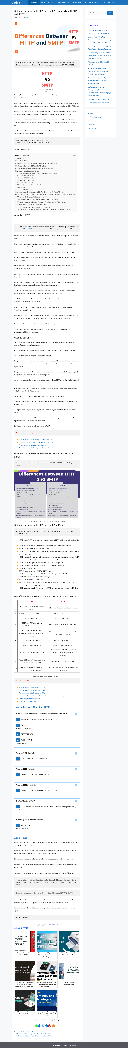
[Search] (110, 13)
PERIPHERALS (45, 2)
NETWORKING (72, 2)
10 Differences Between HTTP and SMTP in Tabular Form (35, 168)
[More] (53, 1025)
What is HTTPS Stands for (27, 180)
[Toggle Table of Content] (73, 155)
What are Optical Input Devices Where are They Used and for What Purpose (41, 202)
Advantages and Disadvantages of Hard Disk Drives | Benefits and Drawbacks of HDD (44, 209)
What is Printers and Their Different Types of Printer (34, 207)
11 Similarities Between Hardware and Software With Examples (37, 199)
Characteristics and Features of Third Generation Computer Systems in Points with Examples (45, 194)
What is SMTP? (21, 161)
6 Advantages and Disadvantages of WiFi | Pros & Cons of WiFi (34, 1036)
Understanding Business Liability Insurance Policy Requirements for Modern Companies (99, 55)
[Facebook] (39, 1025)
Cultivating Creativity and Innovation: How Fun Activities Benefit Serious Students (98, 71)
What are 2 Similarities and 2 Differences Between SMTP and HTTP (39, 173)
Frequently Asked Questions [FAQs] (27, 171)
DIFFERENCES (82, 2)
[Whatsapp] (36, 1025)
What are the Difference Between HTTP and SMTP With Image (36, 163)
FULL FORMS (106, 2)
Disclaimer (91, 124)
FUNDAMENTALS (34, 2)
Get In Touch (20, 187)
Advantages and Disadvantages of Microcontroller (35, 439)
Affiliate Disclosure (94, 117)
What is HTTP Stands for (27, 178)
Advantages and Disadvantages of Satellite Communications (39, 448)
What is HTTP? (21, 158)
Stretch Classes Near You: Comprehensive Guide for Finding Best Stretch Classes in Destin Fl (99, 40)
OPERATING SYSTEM (95, 2)
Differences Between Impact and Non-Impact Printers (36, 442)
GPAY (113, 2)
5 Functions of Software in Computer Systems (31, 204)
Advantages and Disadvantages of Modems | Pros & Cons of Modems (35, 1034)
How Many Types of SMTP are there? (30, 185)
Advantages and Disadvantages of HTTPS (33, 690)
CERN (30, 229)
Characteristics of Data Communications (32, 445)
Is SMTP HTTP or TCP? (27, 182)
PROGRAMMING (62, 2)
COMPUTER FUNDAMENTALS (26, 1032)
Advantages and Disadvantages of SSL (32, 693)
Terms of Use (92, 121)
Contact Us (92, 113)
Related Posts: (24, 190)
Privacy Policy (93, 128)
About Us (91, 132)
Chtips (16, 2)
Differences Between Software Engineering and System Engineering (41, 696)
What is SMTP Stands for (27, 176)
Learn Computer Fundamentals (29, 698)
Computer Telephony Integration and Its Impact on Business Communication (99, 80)
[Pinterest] (49, 1025)
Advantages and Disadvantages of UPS (32, 687)
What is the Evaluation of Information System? (32, 197)
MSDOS (53, 2)
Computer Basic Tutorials (27, 701)
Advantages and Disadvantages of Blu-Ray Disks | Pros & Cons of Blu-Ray (40, 192)
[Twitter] (42, 1025)
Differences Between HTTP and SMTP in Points (31, 166)
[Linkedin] (46, 1025)
